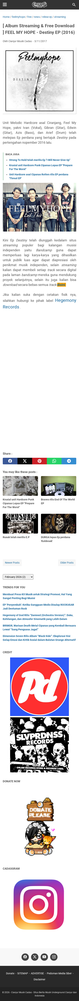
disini (61, 285)
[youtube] (44, 957)
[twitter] (24, 461)
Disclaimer (39, 979)
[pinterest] (39, 461)
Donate (10, 973)
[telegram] (69, 461)
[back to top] (71, 992)
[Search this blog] (74, 5)
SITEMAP (22, 973)
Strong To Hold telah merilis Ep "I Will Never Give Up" (39, 160)
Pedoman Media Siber (59, 973)
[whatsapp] (54, 461)
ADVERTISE (37, 973)
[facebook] (10, 461)
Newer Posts (12, 562)
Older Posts (66, 562)
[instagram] (54, 957)
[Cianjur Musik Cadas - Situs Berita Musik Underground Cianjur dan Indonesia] (39, 5)
